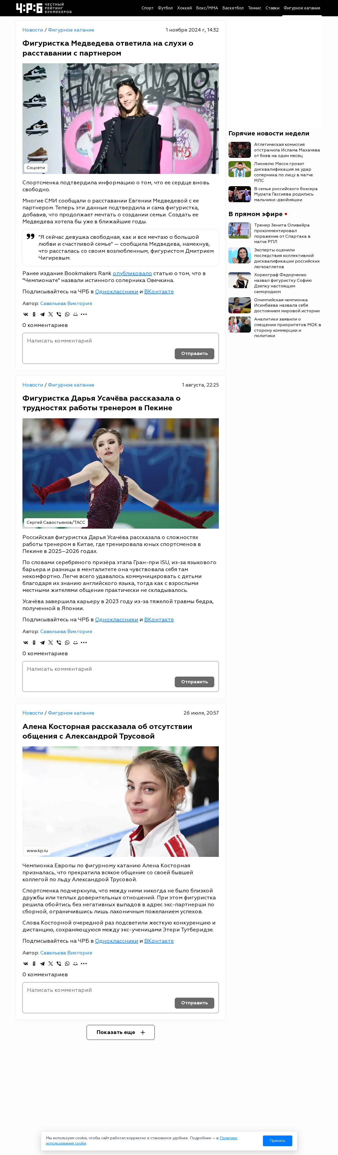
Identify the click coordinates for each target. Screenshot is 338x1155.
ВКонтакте (159, 291)
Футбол (165, 8)
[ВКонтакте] (25, 314)
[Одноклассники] (34, 314)
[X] (50, 314)
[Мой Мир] (75, 314)
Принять (277, 1140)
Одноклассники (116, 291)
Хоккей (184, 8)
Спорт (148, 8)
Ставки (272, 8)
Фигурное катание (302, 8)
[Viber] (59, 314)
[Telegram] (42, 314)
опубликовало (132, 273)
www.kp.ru (37, 850)
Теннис (254, 8)
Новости (33, 30)
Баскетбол (233, 8)
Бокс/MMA (207, 8)
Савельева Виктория (66, 304)
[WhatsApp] (67, 314)
